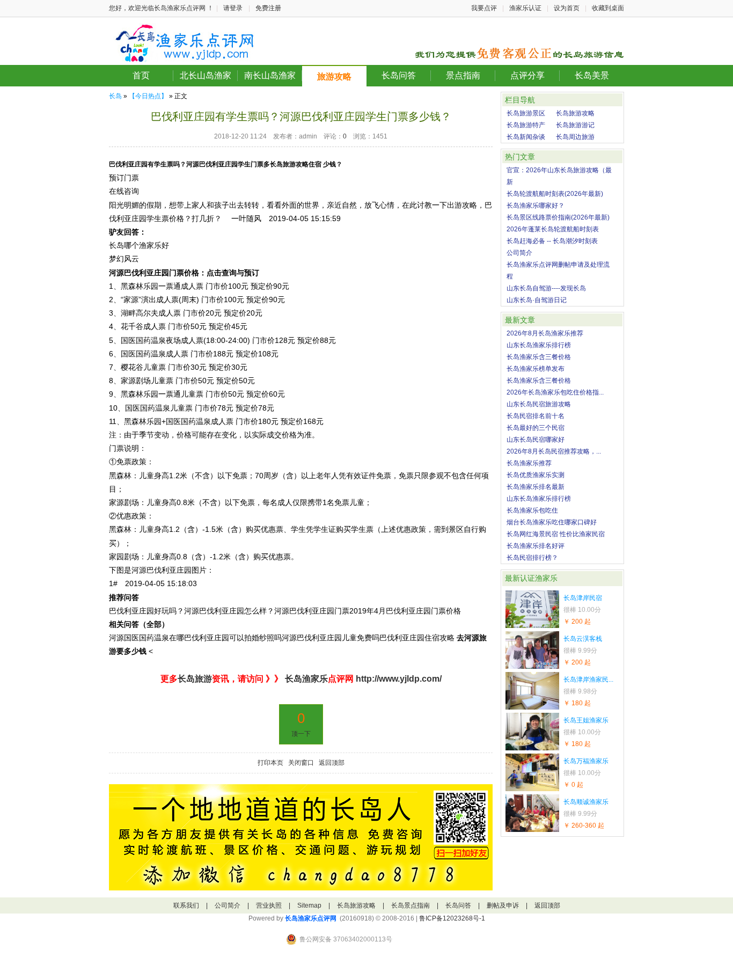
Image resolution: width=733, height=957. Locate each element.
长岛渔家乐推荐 (529, 463)
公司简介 (519, 253)
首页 (141, 75)
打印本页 (270, 762)
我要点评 (484, 8)
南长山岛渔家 (270, 75)
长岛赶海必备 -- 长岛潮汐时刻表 (552, 241)
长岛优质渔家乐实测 (536, 475)
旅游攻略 (334, 76)
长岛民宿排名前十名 (536, 416)
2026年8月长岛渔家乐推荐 (545, 333)
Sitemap (309, 905)
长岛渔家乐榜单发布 (536, 368)
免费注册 (268, 8)
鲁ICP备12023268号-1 (452, 918)
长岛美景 (592, 75)
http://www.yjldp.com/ (399, 678)
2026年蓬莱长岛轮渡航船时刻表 (553, 229)
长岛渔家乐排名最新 (536, 487)
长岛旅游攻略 (575, 113)
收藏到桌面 (608, 8)
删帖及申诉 (503, 905)
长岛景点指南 (410, 905)
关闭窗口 (301, 762)
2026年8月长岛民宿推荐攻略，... (554, 451)
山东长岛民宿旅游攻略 (539, 404)
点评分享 (527, 75)
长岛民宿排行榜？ (532, 557)
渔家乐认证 (525, 8)
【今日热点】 (148, 96)
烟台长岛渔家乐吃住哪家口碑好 (552, 522)
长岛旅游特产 (526, 125)
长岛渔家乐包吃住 (532, 510)
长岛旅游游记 (575, 125)
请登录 (233, 8)
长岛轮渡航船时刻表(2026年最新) (555, 194)
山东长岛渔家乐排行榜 (539, 345)
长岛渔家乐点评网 (310, 918)
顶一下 (301, 733)
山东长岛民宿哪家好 (536, 439)
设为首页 (567, 8)
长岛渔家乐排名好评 (536, 546)
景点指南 (463, 75)
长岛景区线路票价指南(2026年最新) (558, 217)
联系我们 (186, 905)
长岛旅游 (195, 678)
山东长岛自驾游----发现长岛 (546, 288)
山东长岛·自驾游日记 (537, 300)
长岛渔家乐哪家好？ (536, 205)
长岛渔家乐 (305, 678)
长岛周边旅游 (575, 137)
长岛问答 (399, 75)
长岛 (115, 96)
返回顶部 (331, 762)
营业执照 (269, 905)
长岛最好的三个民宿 (536, 428)
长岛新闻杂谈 (526, 137)
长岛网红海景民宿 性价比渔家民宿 (556, 534)
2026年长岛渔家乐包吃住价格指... (555, 392)
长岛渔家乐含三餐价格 (539, 357)
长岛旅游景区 (526, 113)
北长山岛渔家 (205, 75)
